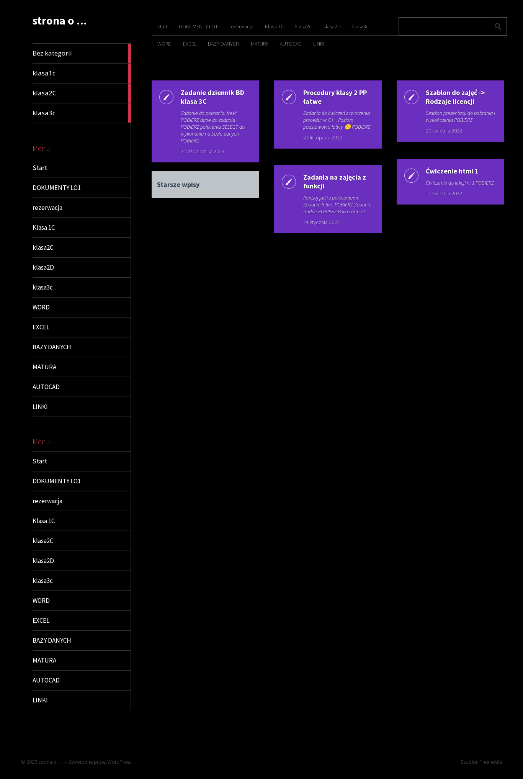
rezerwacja (47, 207)
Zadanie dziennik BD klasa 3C (212, 97)
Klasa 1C (44, 227)
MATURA (44, 367)
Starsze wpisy (178, 184)
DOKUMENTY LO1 (57, 187)
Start (40, 168)
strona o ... (60, 20)
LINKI (40, 407)
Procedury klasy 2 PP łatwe (335, 97)
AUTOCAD (46, 387)
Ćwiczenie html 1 (452, 171)
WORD (41, 307)
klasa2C (43, 247)
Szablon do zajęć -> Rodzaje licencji (455, 97)
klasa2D (43, 267)
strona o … (50, 761)
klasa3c (43, 287)
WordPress (119, 761)
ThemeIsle (491, 761)
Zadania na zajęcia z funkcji (334, 181)
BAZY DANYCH (52, 347)
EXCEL (41, 327)
